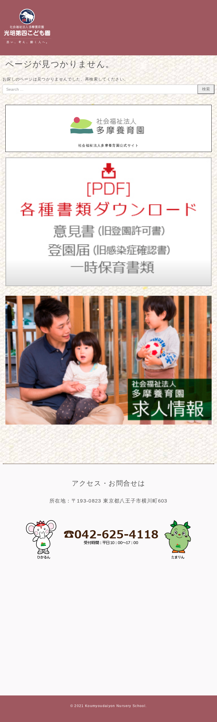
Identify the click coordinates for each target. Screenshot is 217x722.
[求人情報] (108, 423)
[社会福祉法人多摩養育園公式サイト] (108, 140)
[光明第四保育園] (27, 45)
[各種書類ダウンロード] (108, 285)
